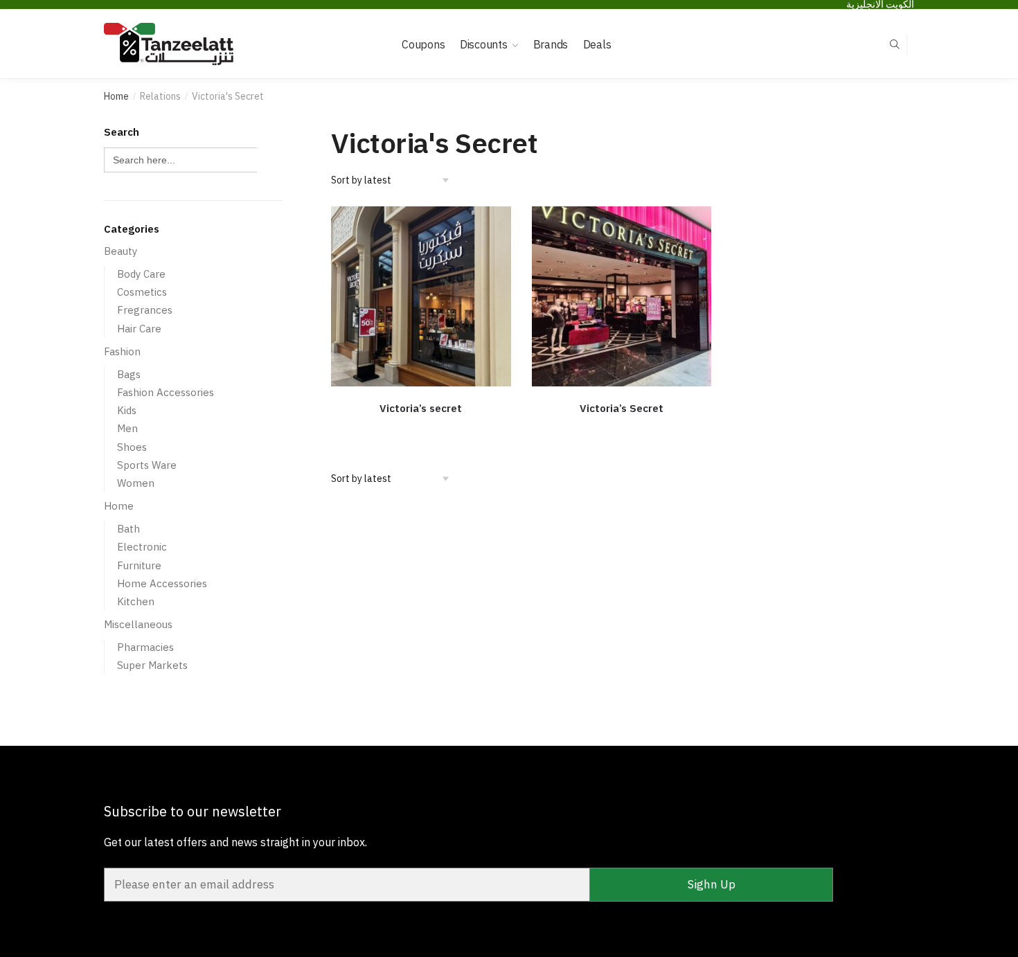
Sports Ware (147, 465)
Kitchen (135, 601)
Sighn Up (711, 884)
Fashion (122, 351)
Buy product (421, 429)
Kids (126, 410)
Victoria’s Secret (621, 408)
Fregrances (144, 309)
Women (135, 483)
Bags (129, 374)
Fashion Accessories (165, 392)
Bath (128, 528)
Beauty (120, 251)
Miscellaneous (138, 624)
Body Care (141, 273)
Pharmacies (145, 647)
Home (116, 96)
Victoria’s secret (420, 408)
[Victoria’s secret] (421, 296)
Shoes (132, 447)
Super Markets (152, 665)
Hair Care (139, 328)
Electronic (142, 546)
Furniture (139, 565)
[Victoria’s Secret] (622, 296)
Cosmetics (142, 291)
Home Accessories (162, 583)
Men (127, 428)
